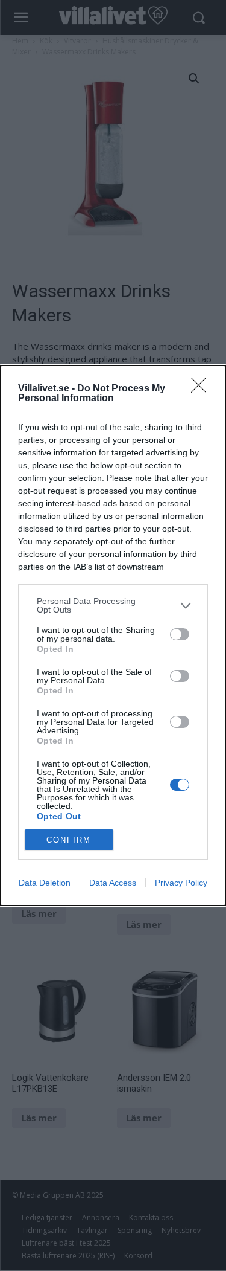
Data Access (112, 882)
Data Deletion (45, 882)
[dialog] (113, 635)
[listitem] (113, 605)
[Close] (202, 389)
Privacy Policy (181, 882)
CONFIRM (68, 840)
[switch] (179, 634)
